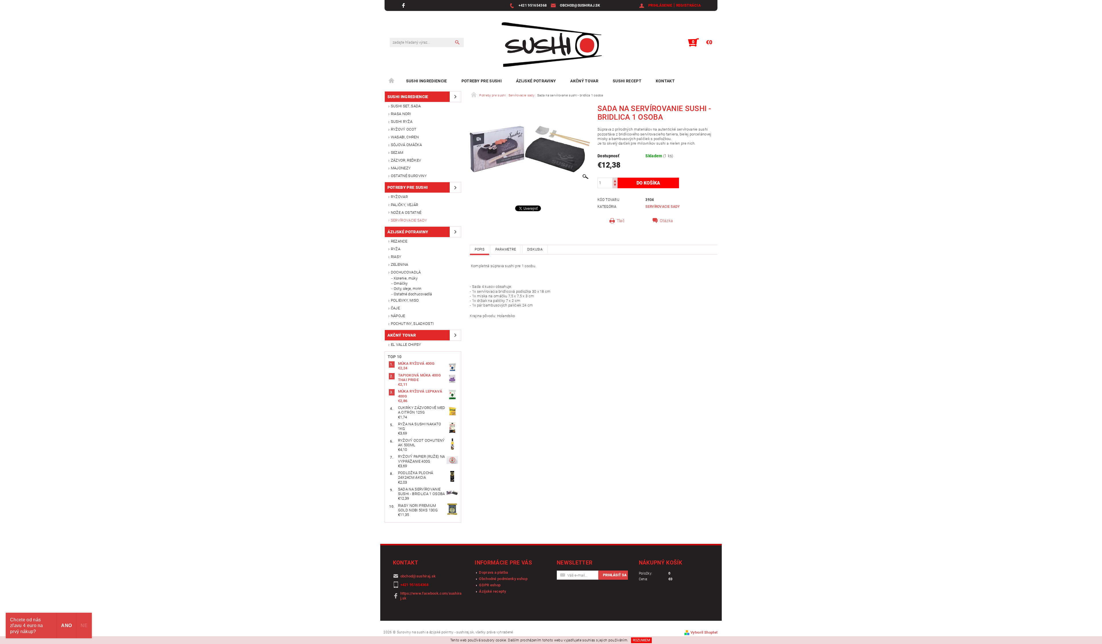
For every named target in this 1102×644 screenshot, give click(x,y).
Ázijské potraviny (536, 81)
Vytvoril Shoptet (703, 632)
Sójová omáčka (406, 145)
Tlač (620, 220)
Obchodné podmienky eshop (503, 579)
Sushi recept (627, 81)
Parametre (505, 249)
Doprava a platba (493, 572)
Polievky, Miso (405, 300)
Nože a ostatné (406, 212)
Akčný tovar (584, 81)
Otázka (666, 220)
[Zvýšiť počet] (615, 180)
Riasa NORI (401, 114)
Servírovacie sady (409, 220)
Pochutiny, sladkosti (412, 323)
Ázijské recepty (492, 591)
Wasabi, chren (405, 137)
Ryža (395, 249)
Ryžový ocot (404, 129)
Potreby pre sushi (481, 81)
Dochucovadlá (406, 272)
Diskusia (535, 249)
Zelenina (399, 264)
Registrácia (688, 5)
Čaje (395, 308)
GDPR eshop (489, 585)
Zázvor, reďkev (406, 160)
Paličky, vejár (404, 205)
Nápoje (398, 316)
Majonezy (401, 168)
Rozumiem (641, 640)
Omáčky (401, 283)
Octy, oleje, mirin (408, 288)
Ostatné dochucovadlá (413, 294)
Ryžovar (399, 197)
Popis (479, 249)
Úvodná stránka (392, 80)
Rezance (399, 241)
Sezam (397, 152)
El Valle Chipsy (406, 344)
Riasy (396, 257)
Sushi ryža (401, 121)
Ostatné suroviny (409, 176)
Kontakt (665, 81)
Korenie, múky (406, 278)
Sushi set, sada (406, 106)
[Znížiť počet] (615, 185)
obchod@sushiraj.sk (418, 576)
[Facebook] (404, 5)
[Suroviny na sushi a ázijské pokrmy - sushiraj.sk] (549, 45)
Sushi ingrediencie (426, 81)
